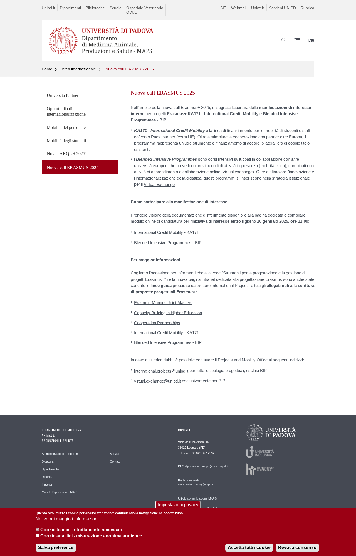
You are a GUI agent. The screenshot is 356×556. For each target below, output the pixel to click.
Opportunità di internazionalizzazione (66, 111)
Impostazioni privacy (178, 504)
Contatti (115, 461)
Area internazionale (79, 69)
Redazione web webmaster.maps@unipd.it (196, 482)
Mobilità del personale (66, 127)
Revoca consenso (297, 547)
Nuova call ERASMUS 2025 (129, 69)
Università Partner (62, 95)
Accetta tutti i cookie (249, 547)
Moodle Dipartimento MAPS (60, 492)
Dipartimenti (70, 8)
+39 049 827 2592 (202, 453)
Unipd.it (48, 8)
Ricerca (47, 476)
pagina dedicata (269, 215)
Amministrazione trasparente (61, 453)
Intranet (47, 484)
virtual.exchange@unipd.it (157, 380)
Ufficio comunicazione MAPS (197, 498)
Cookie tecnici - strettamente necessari (81, 529)
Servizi (114, 453)
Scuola (116, 8)
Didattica (47, 461)
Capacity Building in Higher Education (168, 312)
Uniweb (257, 8)
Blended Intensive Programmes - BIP (168, 242)
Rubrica (307, 8)
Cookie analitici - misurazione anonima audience (91, 536)
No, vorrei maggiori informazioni (67, 519)
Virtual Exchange (159, 184)
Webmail (238, 8)
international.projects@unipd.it (161, 370)
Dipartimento (50, 469)
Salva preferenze (55, 547)
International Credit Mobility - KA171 (166, 232)
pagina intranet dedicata (210, 279)
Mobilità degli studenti (66, 140)
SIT (223, 8)
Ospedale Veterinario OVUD (144, 10)
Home (47, 69)
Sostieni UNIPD (282, 8)
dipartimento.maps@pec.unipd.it (206, 466)
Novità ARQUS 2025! (66, 153)
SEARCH (304, 48)
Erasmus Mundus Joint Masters (163, 302)
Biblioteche (95, 8)
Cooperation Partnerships (157, 322)
